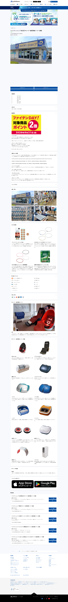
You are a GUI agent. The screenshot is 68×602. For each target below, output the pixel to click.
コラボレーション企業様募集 (14, 572)
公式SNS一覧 (56, 596)
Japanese (35, 1)
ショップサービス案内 (26, 557)
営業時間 (13, 93)
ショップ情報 (20, 4)
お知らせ (13, 107)
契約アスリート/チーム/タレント (53, 564)
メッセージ (50, 557)
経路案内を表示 (22, 87)
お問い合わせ (27, 1)
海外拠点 (50, 562)
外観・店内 (14, 189)
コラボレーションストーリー (14, 570)
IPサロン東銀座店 (38, 557)
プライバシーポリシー (35, 596)
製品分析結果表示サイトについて (49, 584)
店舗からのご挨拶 (15, 153)
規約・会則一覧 (12, 585)
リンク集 (47, 596)
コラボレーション (35, 4)
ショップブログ (14, 184)
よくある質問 (30, 1)
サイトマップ (51, 596)
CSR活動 (50, 563)
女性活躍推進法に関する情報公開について (15, 584)
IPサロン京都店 (38, 558)
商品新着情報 (12, 557)
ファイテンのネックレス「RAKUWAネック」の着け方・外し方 (14, 561)
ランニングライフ (26, 575)
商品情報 (13, 4)
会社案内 (56, 4)
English (39, 1)
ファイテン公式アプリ (15, 478)
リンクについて (42, 596)
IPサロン (27, 4)
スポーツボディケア (26, 567)
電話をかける (46, 87)
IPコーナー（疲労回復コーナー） (17, 302)
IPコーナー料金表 (15, 468)
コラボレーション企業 (13, 571)
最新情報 (13, 113)
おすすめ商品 (14, 224)
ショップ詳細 (52, 498)
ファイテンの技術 (48, 4)
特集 (41, 4)
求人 (52, 500)
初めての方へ (37, 562)
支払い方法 (14, 294)
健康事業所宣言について (25, 584)
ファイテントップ (13, 551)
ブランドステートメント (52, 558)
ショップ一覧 (24, 558)
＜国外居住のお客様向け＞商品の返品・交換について (36, 584)
